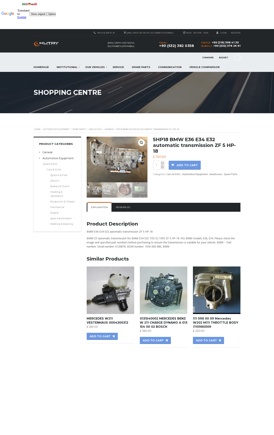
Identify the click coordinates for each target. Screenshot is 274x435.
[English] (26, 4)
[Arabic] (23, 4)
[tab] (99, 207)
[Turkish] (35, 4)
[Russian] (32, 4)
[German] (29, 4)
